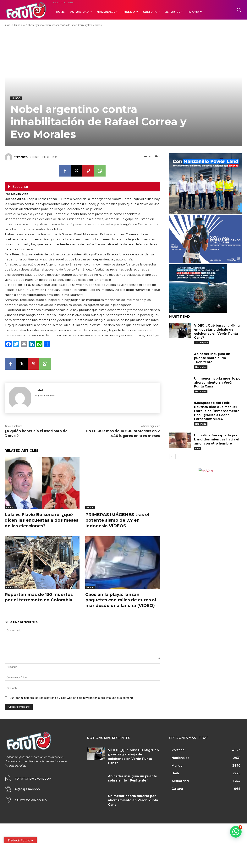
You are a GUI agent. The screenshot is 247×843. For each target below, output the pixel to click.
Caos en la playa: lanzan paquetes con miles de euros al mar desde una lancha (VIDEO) (120, 600)
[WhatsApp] (100, 171)
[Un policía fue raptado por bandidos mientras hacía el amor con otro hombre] (180, 440)
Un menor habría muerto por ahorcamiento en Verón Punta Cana (218, 382)
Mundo (18, 25)
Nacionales (200, 367)
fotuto (22, 157)
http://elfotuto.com (45, 395)
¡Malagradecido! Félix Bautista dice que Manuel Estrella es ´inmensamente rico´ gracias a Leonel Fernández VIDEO (216, 411)
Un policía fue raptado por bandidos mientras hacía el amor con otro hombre (216, 439)
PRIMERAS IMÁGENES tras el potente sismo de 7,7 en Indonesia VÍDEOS (117, 520)
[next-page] (177, 456)
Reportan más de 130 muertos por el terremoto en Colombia (39, 597)
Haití (197, 448)
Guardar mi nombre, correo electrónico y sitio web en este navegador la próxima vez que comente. (71, 697)
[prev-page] (171, 456)
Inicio (7, 25)
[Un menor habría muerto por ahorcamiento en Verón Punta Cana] (180, 383)
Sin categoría (201, 342)
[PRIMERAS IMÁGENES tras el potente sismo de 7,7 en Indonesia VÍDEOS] (122, 483)
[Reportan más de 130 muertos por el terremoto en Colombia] (42, 562)
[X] (76, 171)
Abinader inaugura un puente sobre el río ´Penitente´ (212, 358)
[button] (238, 9)
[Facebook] (65, 171)
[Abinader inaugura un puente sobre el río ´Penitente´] (180, 359)
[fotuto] (9, 157)
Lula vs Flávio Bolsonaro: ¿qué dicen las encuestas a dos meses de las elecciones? (41, 520)
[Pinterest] (88, 171)
